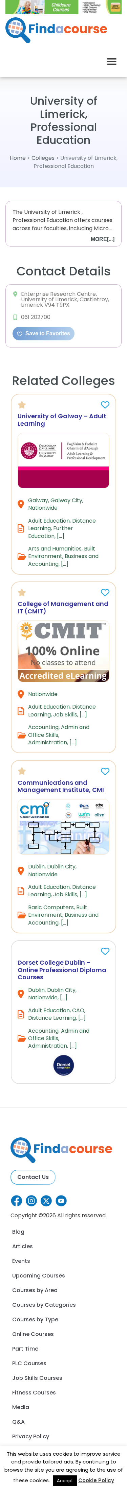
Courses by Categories (44, 1305)
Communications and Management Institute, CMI (61, 786)
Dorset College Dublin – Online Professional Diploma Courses (62, 969)
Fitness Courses (34, 1392)
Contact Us (33, 1177)
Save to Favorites (47, 333)
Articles (22, 1246)
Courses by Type (35, 1319)
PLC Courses (29, 1363)
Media (20, 1407)
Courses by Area (35, 1290)
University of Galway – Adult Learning (62, 420)
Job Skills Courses (37, 1378)
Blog (18, 1232)
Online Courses (33, 1334)
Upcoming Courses (38, 1276)
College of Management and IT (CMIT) (63, 607)
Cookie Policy (96, 1480)
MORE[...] (102, 239)
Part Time (25, 1349)
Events (21, 1261)
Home (18, 158)
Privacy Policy (30, 1436)
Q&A (18, 1422)
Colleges (43, 158)
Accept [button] (65, 1480)
